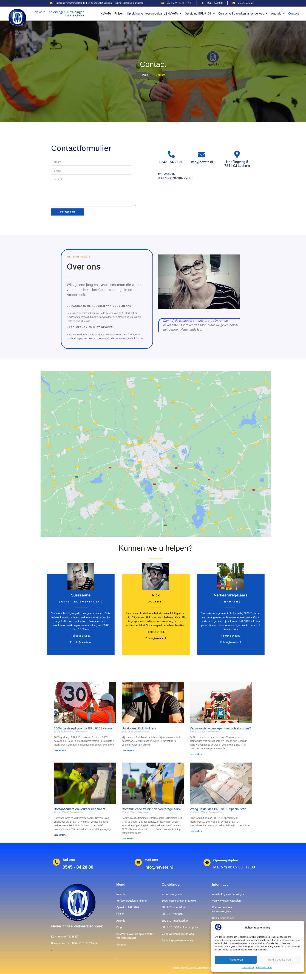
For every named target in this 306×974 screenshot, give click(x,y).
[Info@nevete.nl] (201, 154)
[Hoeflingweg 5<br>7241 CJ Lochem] (237, 154)
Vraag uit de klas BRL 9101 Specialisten (218, 809)
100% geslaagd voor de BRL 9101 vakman (84, 728)
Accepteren (236, 959)
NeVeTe (105, 13)
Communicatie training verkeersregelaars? (152, 809)
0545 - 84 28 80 (171, 162)
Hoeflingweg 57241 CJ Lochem (237, 164)
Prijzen (118, 13)
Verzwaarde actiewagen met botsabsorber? (220, 728)
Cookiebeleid (248, 967)
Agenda (276, 13)
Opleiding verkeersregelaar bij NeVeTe (152, 13)
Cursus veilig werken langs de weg (241, 13)
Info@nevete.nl (201, 162)
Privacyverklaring (264, 967)
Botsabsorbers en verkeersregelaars (79, 809)
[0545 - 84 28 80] (171, 154)
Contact (293, 13)
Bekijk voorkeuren (279, 959)
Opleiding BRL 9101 (198, 13)
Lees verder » (60, 750)
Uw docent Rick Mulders (139, 728)
